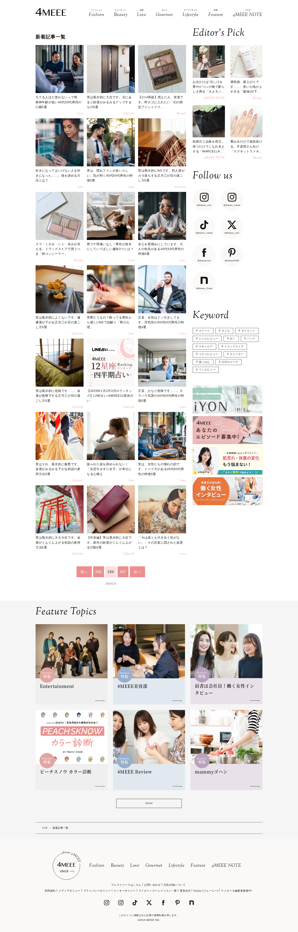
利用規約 (50, 890)
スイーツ (204, 330)
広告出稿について (175, 884)
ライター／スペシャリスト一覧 (158, 890)
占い (232, 338)
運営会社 (185, 890)
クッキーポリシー (125, 890)
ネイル (226, 330)
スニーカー (236, 354)
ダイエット (248, 330)
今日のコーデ (230, 361)
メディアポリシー (69, 890)
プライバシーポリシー (97, 890)
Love (134, 866)
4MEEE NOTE (226, 866)
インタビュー (207, 369)
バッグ (251, 338)
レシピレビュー (208, 338)
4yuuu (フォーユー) (206, 890)
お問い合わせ (152, 884)
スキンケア (206, 346)
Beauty (117, 866)
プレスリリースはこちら (126, 884)
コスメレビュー (208, 354)
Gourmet (154, 866)
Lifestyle (177, 866)
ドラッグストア (233, 346)
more (148, 803)
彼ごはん (204, 361)
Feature (198, 866)
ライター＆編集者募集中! (236, 890)
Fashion (97, 866)
